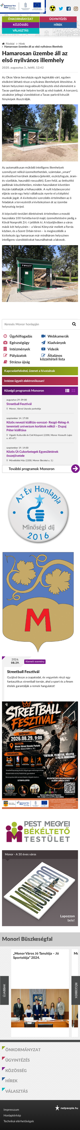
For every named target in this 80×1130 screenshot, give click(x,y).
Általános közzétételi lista (52, 357)
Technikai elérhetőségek (19, 1121)
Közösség (20, 25)
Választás (20, 30)
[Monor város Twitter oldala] (61, 8)
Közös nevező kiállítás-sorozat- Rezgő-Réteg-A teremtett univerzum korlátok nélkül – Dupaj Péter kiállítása (37, 426)
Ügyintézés (58, 19)
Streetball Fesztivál (19, 404)
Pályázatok (18, 355)
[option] (40, 993)
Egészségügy (19, 343)
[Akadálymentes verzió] (53, 8)
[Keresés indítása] (74, 324)
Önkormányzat (20, 19)
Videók (53, 349)
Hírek (58, 25)
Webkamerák (58, 336)
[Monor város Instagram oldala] (76, 8)
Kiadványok (57, 343)
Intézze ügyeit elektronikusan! (24, 381)
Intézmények (20, 349)
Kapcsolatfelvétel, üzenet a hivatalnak (29, 371)
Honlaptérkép (12, 1115)
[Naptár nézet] (73, 391)
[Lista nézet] (67, 391)
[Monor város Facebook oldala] (68, 8)
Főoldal (10, 44)
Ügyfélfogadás (21, 336)
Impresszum (11, 1109)
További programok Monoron (31, 469)
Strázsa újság (20, 362)
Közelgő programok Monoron (24, 390)
